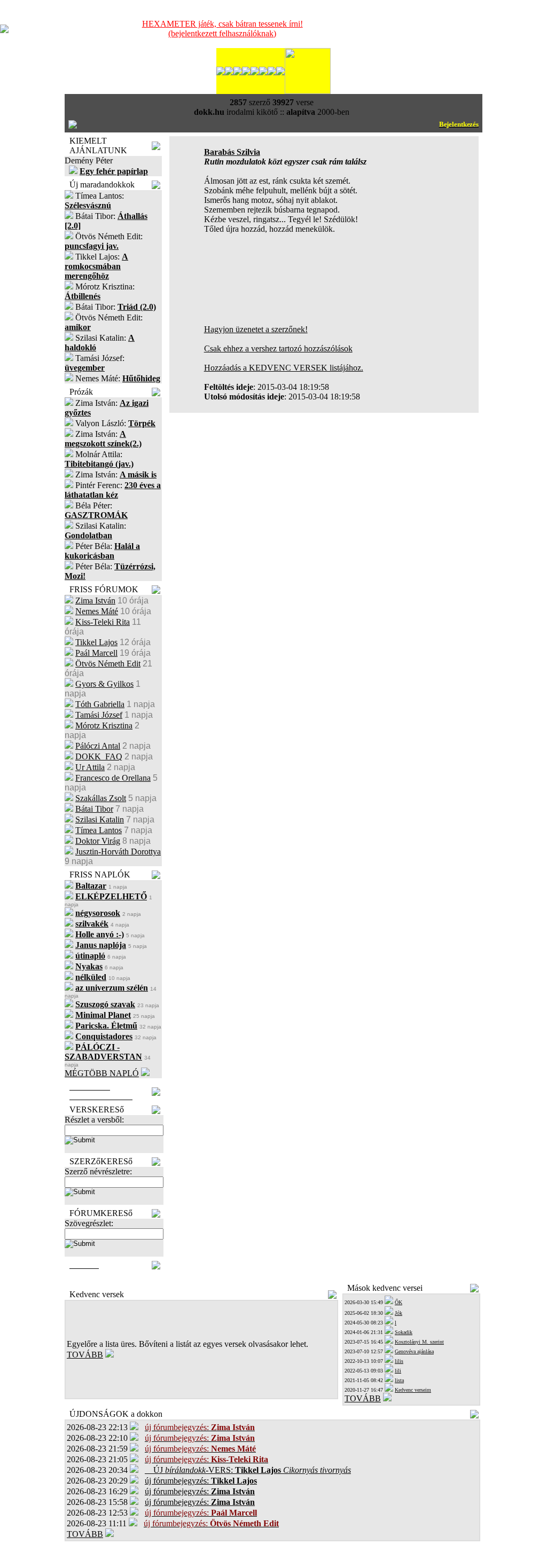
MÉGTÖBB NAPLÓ (102, 1073)
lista (399, 1380)
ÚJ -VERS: (248, 1470)
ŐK (398, 1302)
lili (398, 1371)
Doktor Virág (97, 840)
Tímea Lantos (98, 830)
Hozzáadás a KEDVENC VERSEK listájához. (283, 367)
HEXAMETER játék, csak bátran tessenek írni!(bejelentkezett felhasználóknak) (222, 28)
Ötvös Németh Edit (107, 663)
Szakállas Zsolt (100, 798)
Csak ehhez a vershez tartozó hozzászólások (278, 348)
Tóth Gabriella (99, 704)
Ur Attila (90, 767)
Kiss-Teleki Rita (102, 621)
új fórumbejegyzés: (201, 1480)
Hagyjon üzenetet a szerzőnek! (256, 329)
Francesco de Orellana (113, 777)
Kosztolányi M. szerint (419, 1342)
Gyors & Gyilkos (104, 683)
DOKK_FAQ (98, 756)
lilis (399, 1361)
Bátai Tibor (94, 808)
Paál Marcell (96, 652)
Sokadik (403, 1332)
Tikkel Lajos (96, 642)
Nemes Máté (96, 611)
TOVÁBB (85, 1354)
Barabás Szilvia (232, 151)
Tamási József (98, 714)
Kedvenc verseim (413, 1390)
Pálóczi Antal (97, 745)
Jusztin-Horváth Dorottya (118, 851)
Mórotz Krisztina (103, 725)
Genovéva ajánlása (414, 1351)
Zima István (95, 600)
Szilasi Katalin (99, 819)
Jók (398, 1313)
